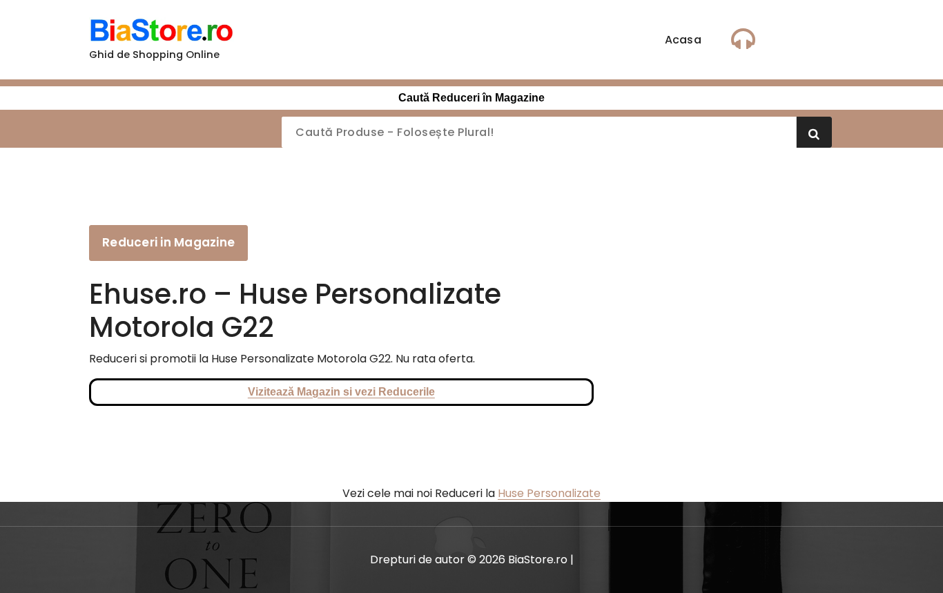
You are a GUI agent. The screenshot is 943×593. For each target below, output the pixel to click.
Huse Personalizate (549, 493)
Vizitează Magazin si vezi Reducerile (341, 392)
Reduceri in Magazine (168, 242)
